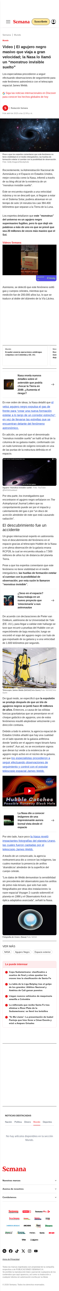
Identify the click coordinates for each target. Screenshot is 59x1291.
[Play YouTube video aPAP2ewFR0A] (29, 791)
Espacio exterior (43, 952)
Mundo (17, 35)
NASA (7, 952)
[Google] (4, 1251)
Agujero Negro (22, 952)
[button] (29, 791)
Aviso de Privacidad (14, 1259)
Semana (7, 35)
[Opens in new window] (11, 1251)
